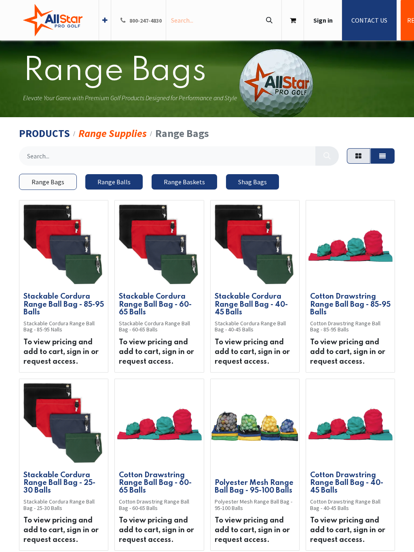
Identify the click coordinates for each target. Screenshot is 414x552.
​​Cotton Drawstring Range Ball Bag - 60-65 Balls (155, 483)
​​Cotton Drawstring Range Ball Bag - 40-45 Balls (346, 483)
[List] (382, 156)
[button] (35, 277)
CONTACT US (369, 20)
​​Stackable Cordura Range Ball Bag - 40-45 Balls (251, 304)
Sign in (323, 20)
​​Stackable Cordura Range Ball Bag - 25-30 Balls (59, 483)
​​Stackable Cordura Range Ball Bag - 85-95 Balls (63, 304)
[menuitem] (105, 20)
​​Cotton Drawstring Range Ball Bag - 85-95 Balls (350, 304)
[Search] (269, 20)
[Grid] (358, 156)
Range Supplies (112, 133)
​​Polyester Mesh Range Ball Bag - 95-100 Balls (254, 486)
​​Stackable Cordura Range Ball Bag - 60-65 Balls (155, 304)
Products (44, 133)
